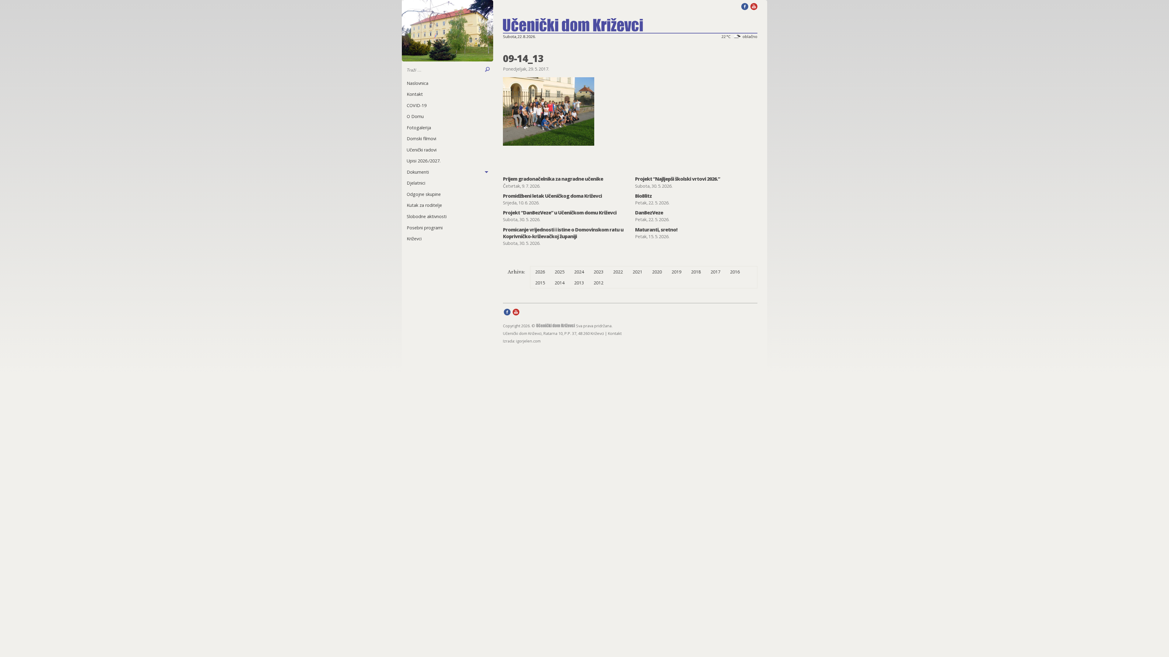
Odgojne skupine (424, 194)
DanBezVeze (649, 212)
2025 (559, 272)
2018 (696, 272)
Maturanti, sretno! (656, 229)
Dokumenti (418, 172)
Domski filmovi (421, 138)
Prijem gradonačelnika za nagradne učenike (553, 179)
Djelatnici (416, 183)
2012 (598, 283)
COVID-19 (417, 105)
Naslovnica (417, 83)
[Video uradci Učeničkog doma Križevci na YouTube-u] (753, 6)
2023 (598, 272)
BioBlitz (643, 196)
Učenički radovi (422, 150)
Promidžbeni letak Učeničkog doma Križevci (552, 196)
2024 (579, 272)
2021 (637, 272)
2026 (540, 272)
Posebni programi (425, 228)
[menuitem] (447, 83)
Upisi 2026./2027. (424, 161)
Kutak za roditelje (424, 205)
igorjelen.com (528, 341)
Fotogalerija (419, 127)
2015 (540, 283)
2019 (676, 272)
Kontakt (415, 94)
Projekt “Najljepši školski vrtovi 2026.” (677, 179)
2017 (715, 272)
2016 (735, 272)
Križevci (414, 239)
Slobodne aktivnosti (427, 216)
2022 (618, 272)
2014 (559, 283)
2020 (657, 272)
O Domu (415, 116)
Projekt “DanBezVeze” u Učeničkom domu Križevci (559, 212)
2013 (579, 283)
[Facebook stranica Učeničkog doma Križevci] (744, 6)
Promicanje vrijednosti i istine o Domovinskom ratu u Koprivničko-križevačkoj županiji (563, 233)
